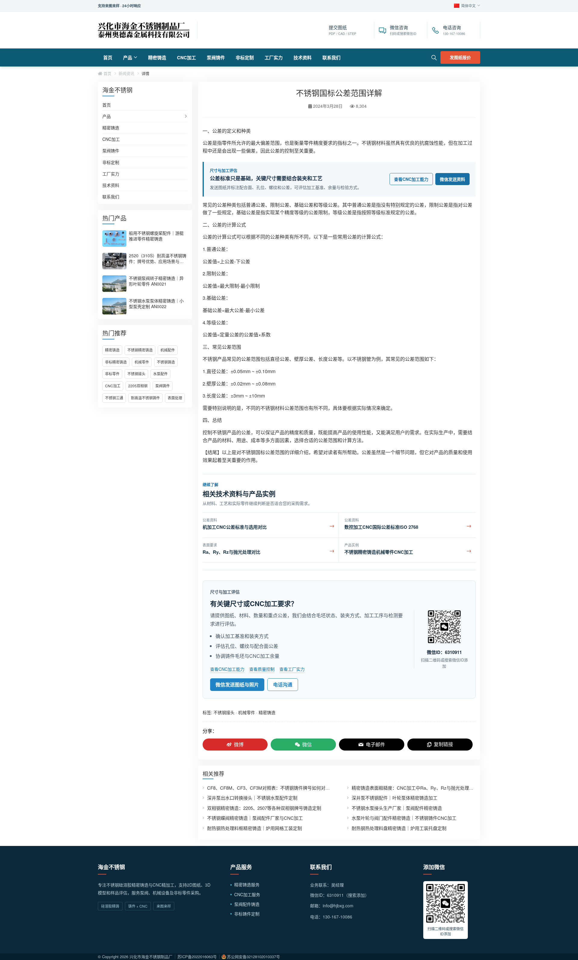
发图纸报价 (460, 57)
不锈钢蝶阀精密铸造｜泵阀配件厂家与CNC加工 (255, 818)
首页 (107, 57)
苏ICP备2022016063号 (197, 956)
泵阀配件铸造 (246, 904)
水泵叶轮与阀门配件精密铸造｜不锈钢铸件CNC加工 (404, 818)
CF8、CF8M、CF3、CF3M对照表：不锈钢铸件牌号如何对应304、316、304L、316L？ (294, 788)
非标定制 (245, 57)
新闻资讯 (126, 73)
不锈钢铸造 (166, 361)
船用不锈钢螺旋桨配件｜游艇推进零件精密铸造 (156, 236)
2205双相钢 (138, 385)
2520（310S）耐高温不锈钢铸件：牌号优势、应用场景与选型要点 (157, 261)
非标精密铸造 (116, 361)
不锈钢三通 (114, 397)
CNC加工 (186, 57)
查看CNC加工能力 (411, 179)
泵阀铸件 (216, 57)
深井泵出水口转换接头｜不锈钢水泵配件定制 (252, 797)
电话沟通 (282, 684)
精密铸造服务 (246, 884)
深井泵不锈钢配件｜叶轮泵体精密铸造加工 (394, 797)
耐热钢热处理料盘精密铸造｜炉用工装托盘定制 (399, 828)
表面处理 (175, 397)
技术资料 (303, 57)
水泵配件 (160, 373)
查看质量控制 (262, 669)
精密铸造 (157, 57)
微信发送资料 (452, 179)
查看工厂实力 (292, 669)
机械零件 (142, 361)
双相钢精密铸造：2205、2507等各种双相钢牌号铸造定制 (264, 808)
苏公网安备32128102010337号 (253, 956)
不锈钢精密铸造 (140, 349)
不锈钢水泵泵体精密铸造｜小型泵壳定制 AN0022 (156, 303)
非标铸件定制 (246, 914)
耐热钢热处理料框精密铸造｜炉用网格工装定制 (254, 828)
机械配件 (167, 349)
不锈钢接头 (136, 373)
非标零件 (112, 373)
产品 (127, 57)
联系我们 (331, 57)
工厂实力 (274, 57)
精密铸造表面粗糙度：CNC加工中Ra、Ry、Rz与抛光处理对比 (415, 788)
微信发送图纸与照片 (237, 684)
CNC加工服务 (247, 894)
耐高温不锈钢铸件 (145, 397)
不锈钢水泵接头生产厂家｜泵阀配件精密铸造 (397, 808)
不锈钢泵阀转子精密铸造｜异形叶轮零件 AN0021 (156, 281)
